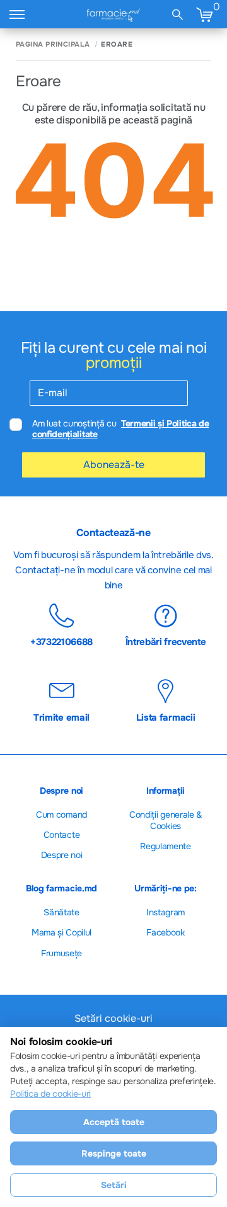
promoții (113, 362)
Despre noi (62, 855)
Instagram (165, 912)
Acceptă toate (113, 1122)
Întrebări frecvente (165, 641)
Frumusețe (61, 953)
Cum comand (61, 814)
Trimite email (61, 717)
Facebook (165, 932)
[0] (204, 14)
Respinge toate (113, 1153)
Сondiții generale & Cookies (165, 820)
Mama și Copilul (61, 932)
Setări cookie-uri (113, 1019)
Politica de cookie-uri (50, 1093)
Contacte (61, 834)
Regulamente (165, 846)
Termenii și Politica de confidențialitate (120, 429)
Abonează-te (113, 464)
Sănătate (61, 912)
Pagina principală (53, 44)
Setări (114, 1185)
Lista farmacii (165, 717)
